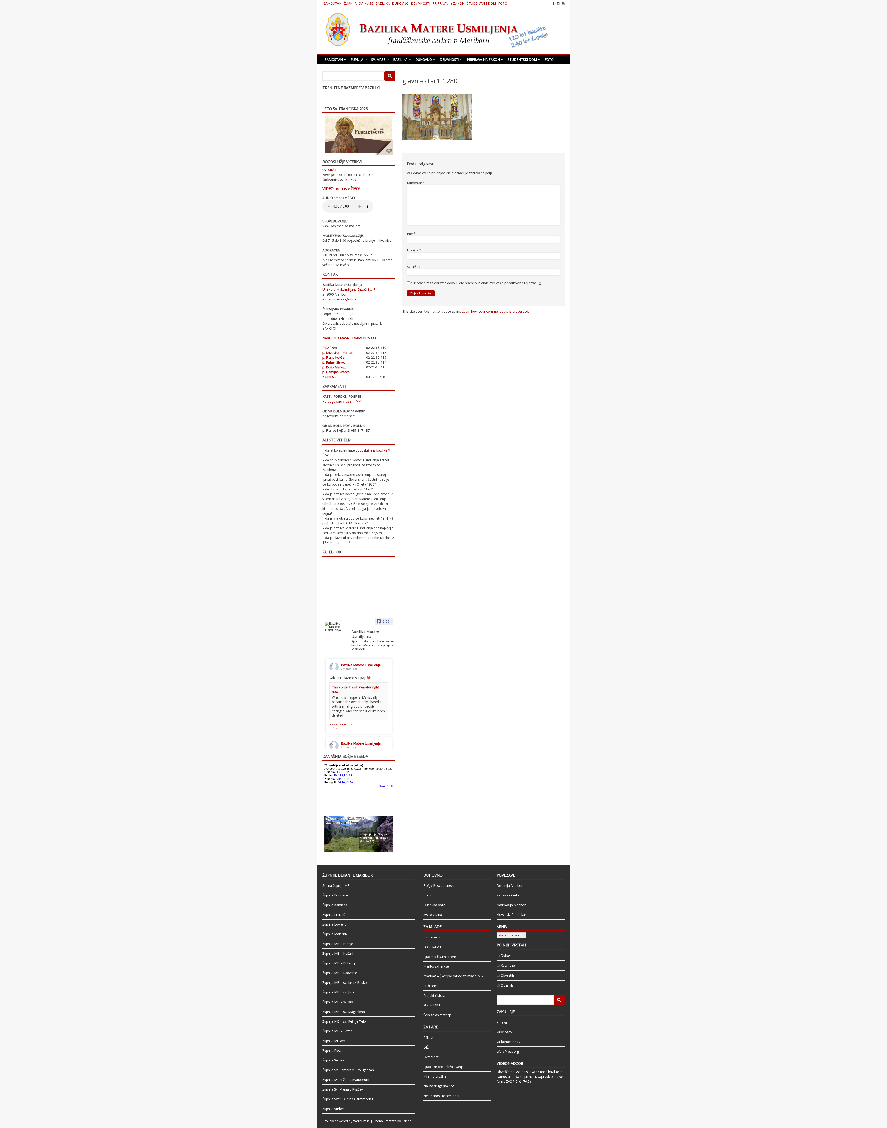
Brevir (427, 895)
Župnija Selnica (333, 1060)
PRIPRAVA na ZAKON (448, 3)
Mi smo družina (435, 1076)
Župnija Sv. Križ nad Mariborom (345, 1079)
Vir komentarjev (508, 1041)
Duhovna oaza (434, 905)
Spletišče (413, 266)
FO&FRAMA (432, 947)
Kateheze (508, 965)
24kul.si (428, 1037)
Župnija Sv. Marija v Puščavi (343, 1089)
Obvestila (508, 975)
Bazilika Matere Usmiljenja (361, 665)
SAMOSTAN (333, 3)
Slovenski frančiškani (512, 914)
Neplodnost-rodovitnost (441, 1096)
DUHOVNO (400, 3)
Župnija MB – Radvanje (339, 973)
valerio (407, 1121)
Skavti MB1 (431, 1005)
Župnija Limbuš (333, 914)
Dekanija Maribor (509, 885)
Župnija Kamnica (334, 905)
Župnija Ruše (332, 1050)
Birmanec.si (432, 937)
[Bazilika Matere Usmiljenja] (336, 626)
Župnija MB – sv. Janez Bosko (344, 982)
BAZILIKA (382, 3)
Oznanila (507, 985)
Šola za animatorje (437, 1015)
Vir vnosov (504, 1032)
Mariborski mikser (436, 966)
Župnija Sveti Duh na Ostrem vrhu (347, 1099)
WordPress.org (508, 1051)
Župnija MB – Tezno (337, 1031)
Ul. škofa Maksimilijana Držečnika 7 (348, 289)
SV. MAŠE (366, 3)
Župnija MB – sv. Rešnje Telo (344, 1021)
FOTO (502, 3)
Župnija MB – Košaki (337, 953)
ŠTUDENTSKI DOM (481, 3)
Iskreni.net (431, 1057)
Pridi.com (430, 986)
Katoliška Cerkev (509, 895)
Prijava (502, 1022)
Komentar (416, 182)
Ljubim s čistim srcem (439, 956)
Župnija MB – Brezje (337, 944)
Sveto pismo (432, 914)
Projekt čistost (434, 995)
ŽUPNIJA (350, 3)
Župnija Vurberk (334, 1109)
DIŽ (426, 1047)
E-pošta (414, 250)
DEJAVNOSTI (420, 3)
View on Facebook (340, 724)
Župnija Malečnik (334, 934)
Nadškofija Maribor (511, 905)
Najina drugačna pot (438, 1086)
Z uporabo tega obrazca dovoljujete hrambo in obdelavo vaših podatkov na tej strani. (475, 283)
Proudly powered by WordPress (346, 1121)
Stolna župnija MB (336, 885)
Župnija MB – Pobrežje (339, 963)
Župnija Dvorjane (335, 895)
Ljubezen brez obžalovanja (443, 1066)
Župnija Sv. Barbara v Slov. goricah (348, 1070)
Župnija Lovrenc (334, 924)
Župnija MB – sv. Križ (338, 1002)
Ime (411, 234)
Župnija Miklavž (333, 1041)
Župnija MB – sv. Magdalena (343, 1011)
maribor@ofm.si (345, 299)
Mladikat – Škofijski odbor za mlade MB (453, 976)
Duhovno (508, 955)
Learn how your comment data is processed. (495, 311)
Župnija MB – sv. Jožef (339, 992)
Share (336, 728)
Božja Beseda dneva (438, 885)
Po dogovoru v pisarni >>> (342, 401)
